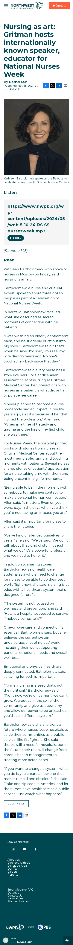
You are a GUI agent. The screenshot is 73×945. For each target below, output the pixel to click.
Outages (13, 892)
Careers (12, 871)
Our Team (13, 868)
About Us (13, 859)
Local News (16, 803)
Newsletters (15, 898)
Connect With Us (18, 862)
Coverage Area (17, 865)
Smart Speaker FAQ (20, 889)
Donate (61, 5)
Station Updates (18, 901)
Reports (12, 874)
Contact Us (14, 895)
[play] (5, 940)
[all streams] (68, 940)
